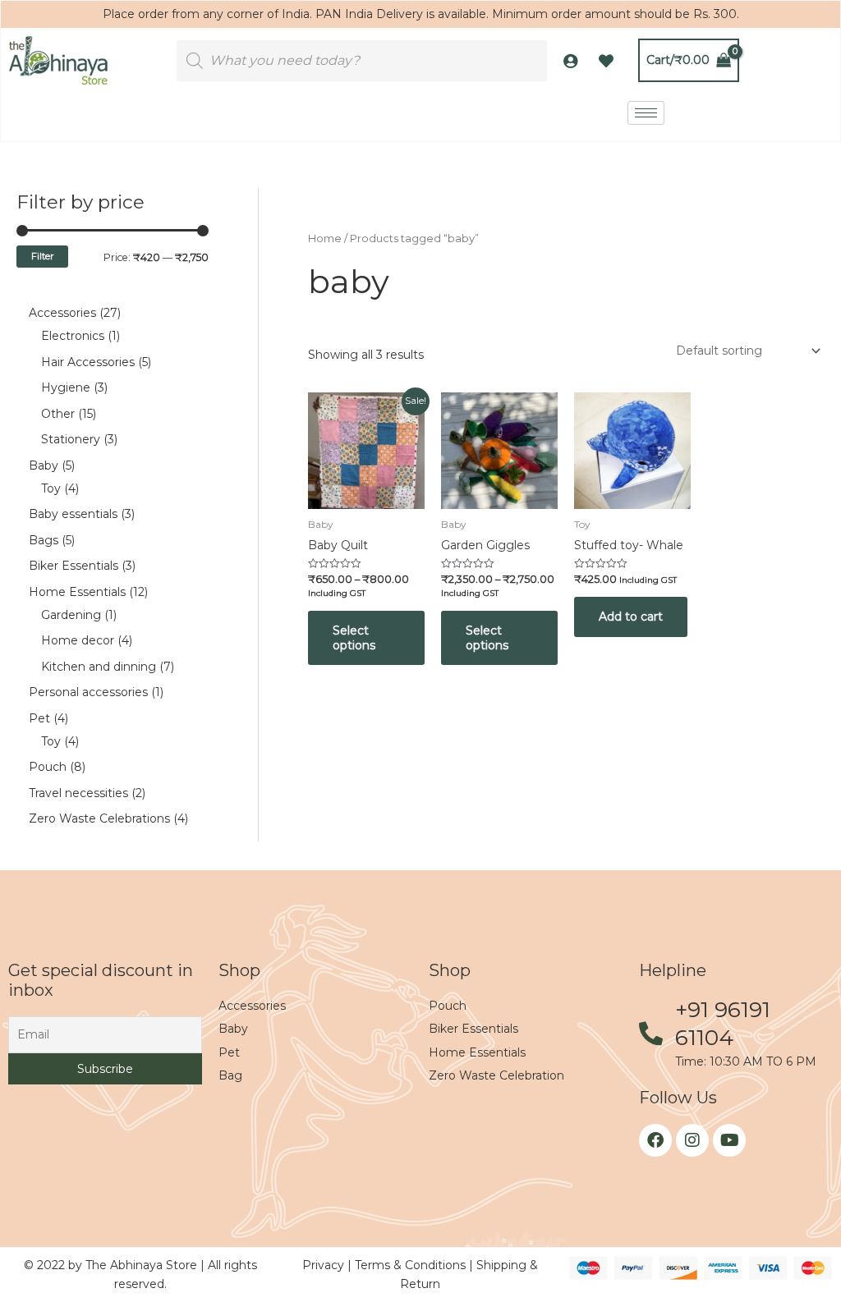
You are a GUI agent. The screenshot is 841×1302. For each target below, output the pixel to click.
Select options (354, 638)
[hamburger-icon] (645, 113)
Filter (42, 256)
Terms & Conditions (412, 1265)
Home (325, 238)
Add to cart (631, 616)
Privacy (324, 1265)
